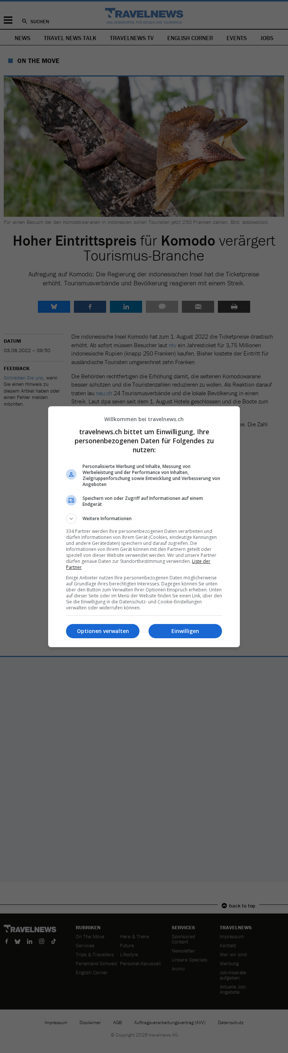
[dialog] (144, 526)
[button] (144, 518)
